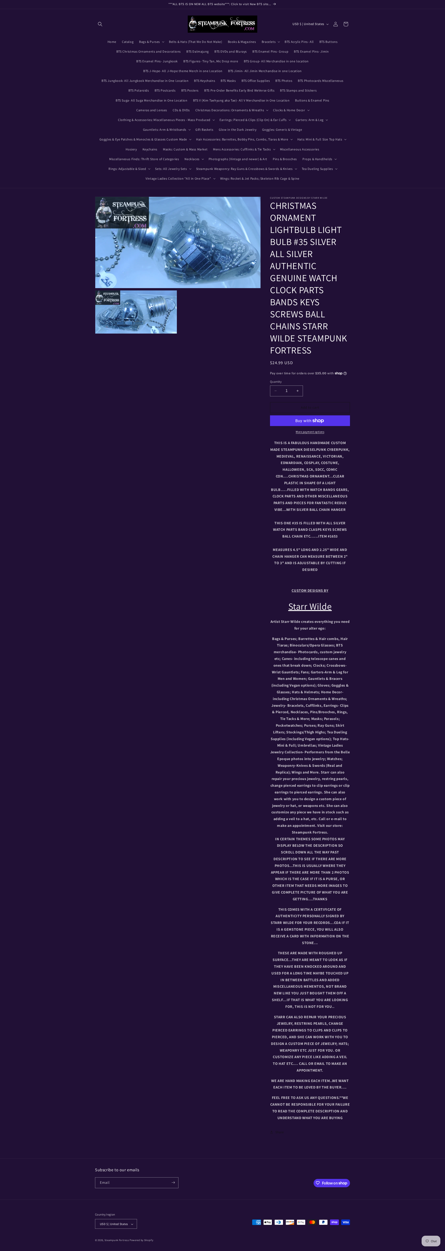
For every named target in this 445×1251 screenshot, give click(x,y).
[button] (100, 24)
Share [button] (279, 1132)
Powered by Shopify (141, 1240)
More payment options (310, 431)
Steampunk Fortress (117, 1240)
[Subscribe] (173, 1182)
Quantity (276, 382)
